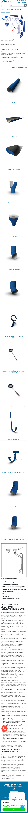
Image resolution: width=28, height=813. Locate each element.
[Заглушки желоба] (14, 153)
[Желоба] (14, 120)
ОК (14, 809)
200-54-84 (22, 0)
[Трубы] (14, 86)
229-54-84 (21, 2)
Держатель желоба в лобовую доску (14, 472)
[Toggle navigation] (3, 5)
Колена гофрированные (14, 506)
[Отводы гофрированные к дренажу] (14, 522)
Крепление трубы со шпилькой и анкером (14, 371)
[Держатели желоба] (14, 422)
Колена (14, 303)
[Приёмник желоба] (14, 186)
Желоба (14, 136)
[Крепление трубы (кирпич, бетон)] (14, 389)
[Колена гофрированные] (14, 489)
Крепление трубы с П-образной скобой (14, 337)
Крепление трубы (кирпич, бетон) (14, 406)
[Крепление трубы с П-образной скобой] (14, 320)
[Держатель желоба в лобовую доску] (14, 456)
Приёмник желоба (14, 203)
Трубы (14, 103)
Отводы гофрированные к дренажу (14, 539)
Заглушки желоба (14, 169)
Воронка (14, 236)
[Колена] (14, 286)
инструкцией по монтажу (7, 757)
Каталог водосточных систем (19, 67)
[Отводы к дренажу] (14, 253)
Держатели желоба (14, 439)
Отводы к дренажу (14, 269)
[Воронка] (14, 220)
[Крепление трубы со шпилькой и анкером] (14, 354)
